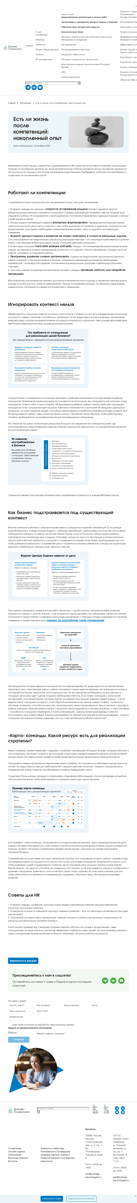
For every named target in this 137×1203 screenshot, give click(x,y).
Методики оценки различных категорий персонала (86, 37)
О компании (42, 35)
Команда (40, 40)
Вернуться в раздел (23, 960)
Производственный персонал (75, 50)
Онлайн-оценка (16, 1152)
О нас (39, 32)
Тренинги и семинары (52, 1148)
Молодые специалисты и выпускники (79, 60)
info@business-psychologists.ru (93, 1175)
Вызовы (64, 67)
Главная (29, 46)
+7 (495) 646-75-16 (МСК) (95, 1109)
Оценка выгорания (70, 77)
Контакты (12, 1161)
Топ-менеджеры (69, 45)
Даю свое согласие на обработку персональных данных (43, 1025)
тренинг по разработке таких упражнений (75, 620)
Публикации (25, 103)
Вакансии (40, 45)
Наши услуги (67, 14)
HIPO (63, 72)
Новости (40, 55)
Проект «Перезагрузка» (47, 50)
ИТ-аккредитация (44, 60)
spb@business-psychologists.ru (121, 1179)
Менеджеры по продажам (74, 40)
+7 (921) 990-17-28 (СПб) (106, 1109)
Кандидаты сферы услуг (73, 55)
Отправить (19, 1040)
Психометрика (127, 14)
